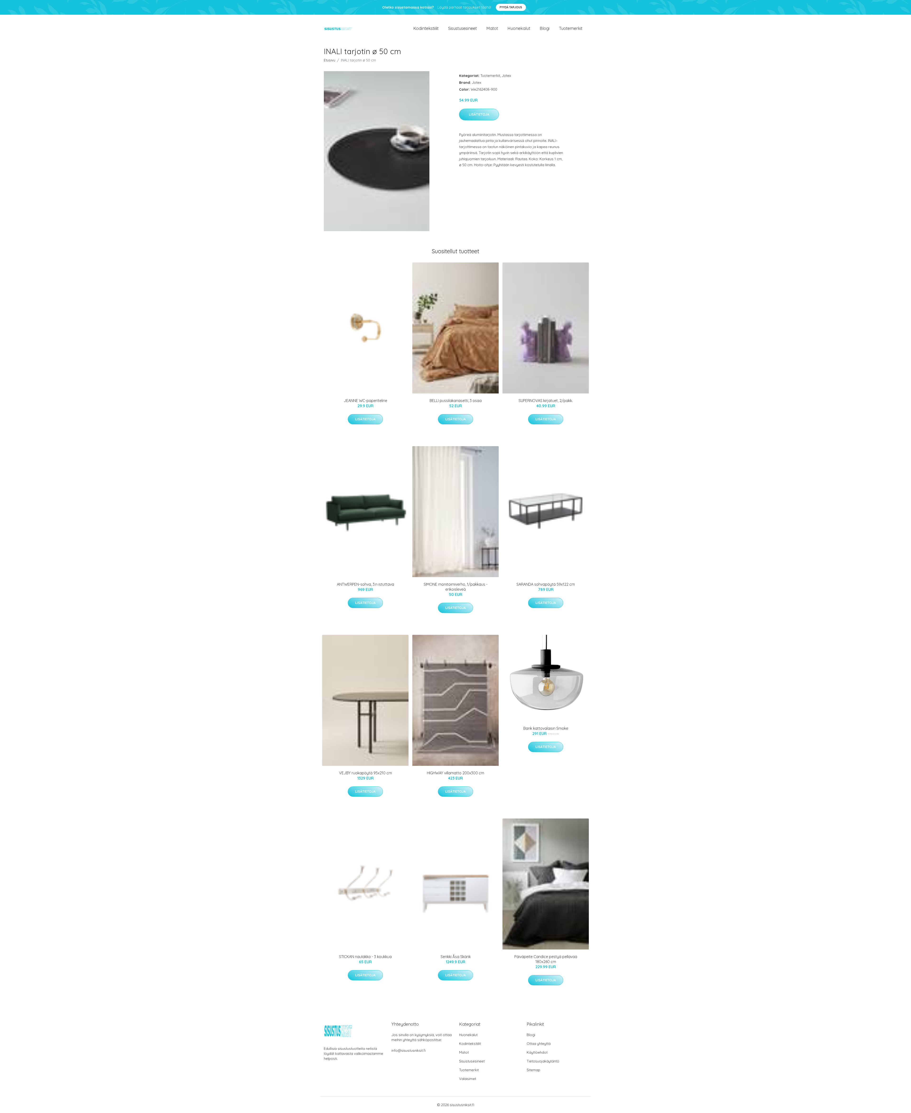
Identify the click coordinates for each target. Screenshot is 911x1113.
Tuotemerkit (570, 28)
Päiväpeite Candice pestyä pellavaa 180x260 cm (545, 959)
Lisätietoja (479, 114)
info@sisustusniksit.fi (408, 1050)
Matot (492, 28)
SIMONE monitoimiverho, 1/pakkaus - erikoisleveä (456, 587)
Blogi (544, 28)
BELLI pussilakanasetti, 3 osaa (456, 400)
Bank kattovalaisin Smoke (545, 728)
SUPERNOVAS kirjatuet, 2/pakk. (546, 400)
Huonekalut (518, 28)
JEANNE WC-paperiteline (365, 400)
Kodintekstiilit (426, 28)
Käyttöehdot (537, 1052)
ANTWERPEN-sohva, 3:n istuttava (365, 584)
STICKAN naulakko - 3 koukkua (365, 956)
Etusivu (329, 60)
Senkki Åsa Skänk (456, 956)
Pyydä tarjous (511, 7)
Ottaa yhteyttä (539, 1043)
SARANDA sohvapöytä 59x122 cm (545, 584)
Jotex (506, 75)
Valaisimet (467, 1078)
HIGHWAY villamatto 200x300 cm (455, 773)
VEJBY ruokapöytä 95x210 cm (365, 773)
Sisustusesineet (462, 28)
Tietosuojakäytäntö (543, 1061)
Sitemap (533, 1070)
